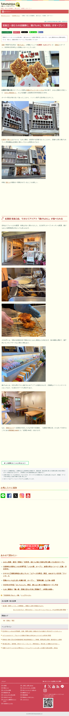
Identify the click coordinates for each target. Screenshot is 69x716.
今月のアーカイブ (7, 697)
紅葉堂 (4, 139)
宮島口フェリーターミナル (35, 90)
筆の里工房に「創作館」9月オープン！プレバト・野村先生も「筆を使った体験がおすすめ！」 (31, 644)
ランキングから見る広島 (9, 695)
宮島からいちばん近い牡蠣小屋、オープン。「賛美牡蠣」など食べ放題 (29, 580)
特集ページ (6, 688)
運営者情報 (25, 695)
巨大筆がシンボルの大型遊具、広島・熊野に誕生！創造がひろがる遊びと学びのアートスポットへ (32, 631)
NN (4, 620)
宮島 (3, 45)
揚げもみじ (21, 45)
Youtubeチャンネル (8, 703)
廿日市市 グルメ (16, 32)
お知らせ (34, 690)
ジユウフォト (25, 699)
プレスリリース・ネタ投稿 (28, 688)
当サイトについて (26, 690)
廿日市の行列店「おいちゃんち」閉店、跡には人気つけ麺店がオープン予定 (30, 585)
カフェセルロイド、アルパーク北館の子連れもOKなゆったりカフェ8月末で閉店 (27, 635)
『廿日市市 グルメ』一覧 (11, 595)
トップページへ (26, 595)
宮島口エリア (10, 428)
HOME (5, 685)
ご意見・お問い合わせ (27, 685)
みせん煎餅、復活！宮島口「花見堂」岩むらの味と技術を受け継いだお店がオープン (34, 562)
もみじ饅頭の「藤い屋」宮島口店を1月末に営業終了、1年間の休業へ (28, 589)
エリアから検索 (7, 690)
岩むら (9, 139)
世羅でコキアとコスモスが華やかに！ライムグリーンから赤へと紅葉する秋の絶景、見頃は (30, 648)
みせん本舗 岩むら (10, 93)
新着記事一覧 (6, 692)
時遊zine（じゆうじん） (28, 697)
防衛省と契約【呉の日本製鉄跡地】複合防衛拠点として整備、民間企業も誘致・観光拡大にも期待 (32, 639)
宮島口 (57, 45)
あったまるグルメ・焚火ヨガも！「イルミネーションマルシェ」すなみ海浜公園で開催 (39, 609)
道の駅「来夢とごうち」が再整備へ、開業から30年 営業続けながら (23, 606)
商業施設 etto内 (14, 430)
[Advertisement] (34, 198)
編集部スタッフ (26, 692)
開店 (13, 620)
